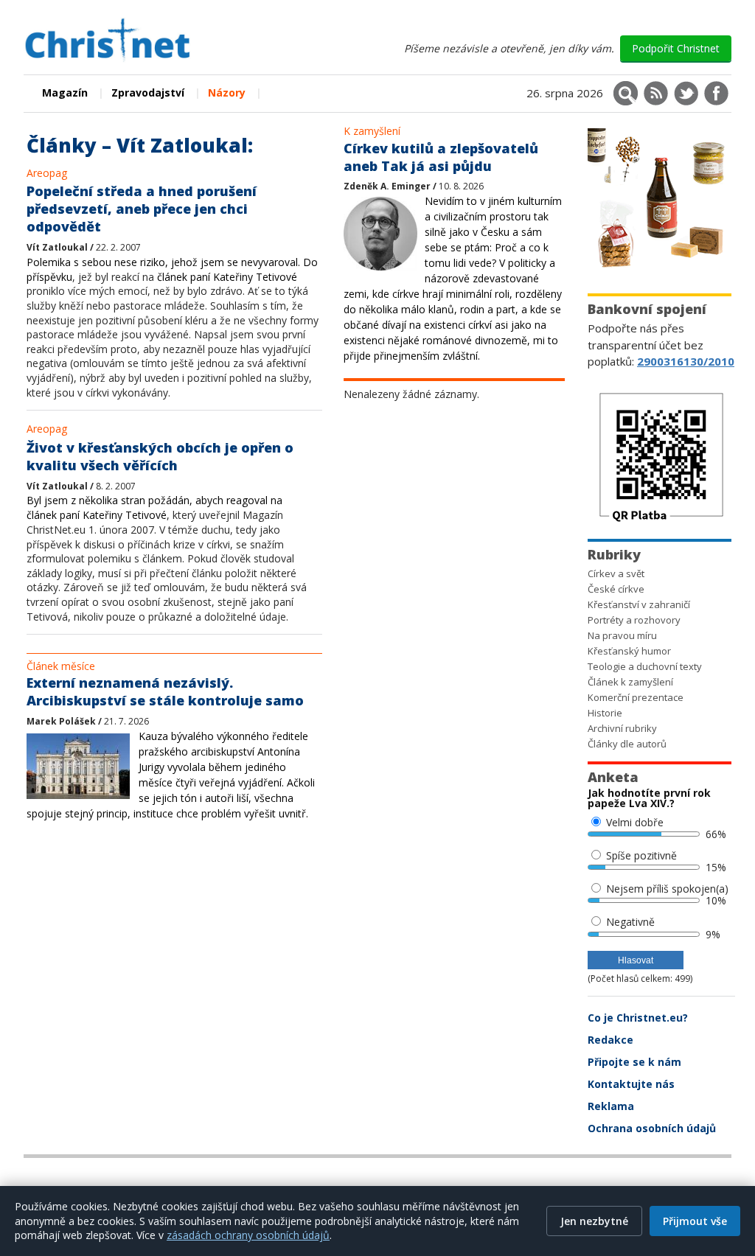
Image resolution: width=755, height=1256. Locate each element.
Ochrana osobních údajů (652, 1128)
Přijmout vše (695, 1221)
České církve (616, 589)
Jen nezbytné (594, 1221)
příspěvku (49, 277)
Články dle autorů (627, 743)
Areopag (47, 173)
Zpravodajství (147, 93)
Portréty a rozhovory (634, 620)
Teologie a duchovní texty (645, 666)
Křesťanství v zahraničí (639, 604)
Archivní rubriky (622, 728)
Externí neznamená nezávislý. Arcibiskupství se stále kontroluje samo (165, 691)
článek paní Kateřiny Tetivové (227, 277)
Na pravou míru (622, 635)
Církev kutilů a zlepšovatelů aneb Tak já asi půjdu (441, 157)
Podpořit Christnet (676, 48)
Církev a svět (616, 573)
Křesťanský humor (629, 650)
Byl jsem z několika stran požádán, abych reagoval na (154, 500)
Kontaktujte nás (631, 1084)
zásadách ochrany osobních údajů (248, 1235)
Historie (605, 712)
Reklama (611, 1106)
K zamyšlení (372, 131)
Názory (227, 93)
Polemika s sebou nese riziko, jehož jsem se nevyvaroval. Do (172, 262)
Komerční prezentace (635, 697)
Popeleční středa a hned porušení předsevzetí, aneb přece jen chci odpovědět (142, 208)
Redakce (610, 1040)
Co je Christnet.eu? (638, 1018)
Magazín (65, 93)
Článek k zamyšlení (630, 681)
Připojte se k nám (634, 1062)
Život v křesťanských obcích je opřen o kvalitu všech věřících (160, 456)
